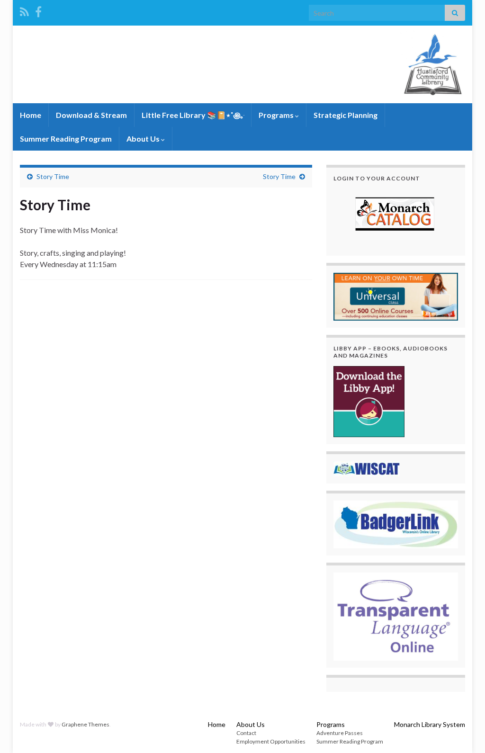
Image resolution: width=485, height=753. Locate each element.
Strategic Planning (345, 114)
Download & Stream (91, 114)
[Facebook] (38, 10)
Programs (277, 114)
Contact (246, 732)
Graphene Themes (85, 724)
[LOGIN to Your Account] (395, 215)
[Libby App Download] (368, 400)
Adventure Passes (339, 732)
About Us (143, 138)
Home (30, 114)
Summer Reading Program (66, 138)
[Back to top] (464, 732)
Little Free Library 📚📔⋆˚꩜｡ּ (193, 114)
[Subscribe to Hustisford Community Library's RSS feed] (24, 10)
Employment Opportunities (270, 741)
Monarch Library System (429, 724)
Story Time (52, 176)
